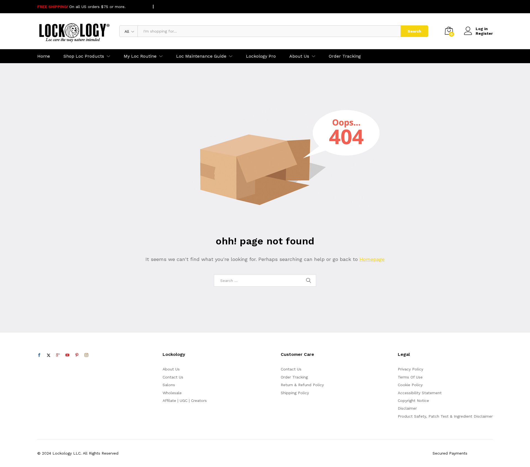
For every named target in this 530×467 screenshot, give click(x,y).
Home (43, 56)
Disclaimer (407, 408)
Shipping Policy (295, 393)
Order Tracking (345, 56)
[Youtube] (67, 355)
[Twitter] (48, 355)
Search (414, 31)
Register (484, 33)
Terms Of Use (410, 377)
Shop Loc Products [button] (83, 56)
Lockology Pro (261, 56)
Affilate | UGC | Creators (185, 400)
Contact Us (173, 377)
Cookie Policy (410, 385)
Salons (169, 385)
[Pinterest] (76, 355)
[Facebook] (39, 355)
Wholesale (172, 393)
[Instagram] (86, 355)
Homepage (372, 259)
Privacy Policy (410, 369)
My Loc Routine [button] (140, 56)
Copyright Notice (413, 400)
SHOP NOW (137, 6)
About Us (171, 369)
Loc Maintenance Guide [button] (201, 56)
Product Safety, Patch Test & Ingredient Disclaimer (445, 416)
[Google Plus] (58, 355)
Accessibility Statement (420, 393)
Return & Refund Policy (302, 385)
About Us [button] (299, 56)
